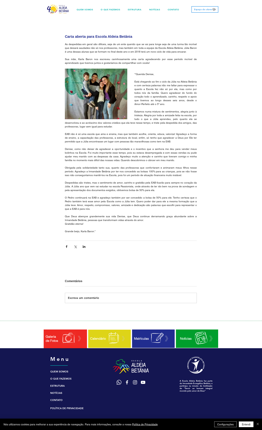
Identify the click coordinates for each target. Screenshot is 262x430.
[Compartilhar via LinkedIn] (84, 246)
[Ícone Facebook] (127, 382)
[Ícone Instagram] (135, 382)
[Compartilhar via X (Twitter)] (75, 246)
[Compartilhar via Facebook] (66, 246)
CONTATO (56, 400)
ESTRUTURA (57, 385)
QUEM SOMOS (59, 371)
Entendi (246, 424)
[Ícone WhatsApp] (119, 382)
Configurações (225, 424)
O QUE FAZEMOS (60, 378)
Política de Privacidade (145, 424)
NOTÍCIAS (56, 393)
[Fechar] (258, 424)
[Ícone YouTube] (143, 382)
